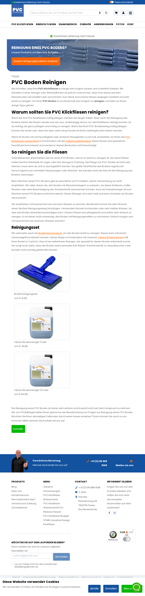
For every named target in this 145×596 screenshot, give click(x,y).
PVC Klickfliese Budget (56, 516)
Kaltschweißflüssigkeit (78, 141)
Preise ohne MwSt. (124, 2)
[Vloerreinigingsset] (42, 273)
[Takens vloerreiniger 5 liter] (42, 321)
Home (16, 76)
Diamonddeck (68, 24)
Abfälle (94, 588)
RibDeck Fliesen (46, 24)
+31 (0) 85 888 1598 (89, 487)
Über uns (16, 491)
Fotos (120, 24)
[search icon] (106, 13)
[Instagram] (114, 513)
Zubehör (85, 24)
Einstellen (111, 588)
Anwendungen (103, 24)
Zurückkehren (19, 507)
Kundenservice (20, 495)
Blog (14, 486)
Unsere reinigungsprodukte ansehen (35, 61)
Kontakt (133, 24)
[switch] (126, 539)
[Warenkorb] (116, 13)
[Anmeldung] (123, 13)
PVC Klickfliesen (22, 24)
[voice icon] (100, 13)
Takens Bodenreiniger (110, 237)
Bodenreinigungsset (50, 233)
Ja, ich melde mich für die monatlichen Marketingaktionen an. (36, 565)
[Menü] (133, 531)
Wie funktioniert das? (23, 499)
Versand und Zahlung (23, 503)
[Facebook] (109, 513)
